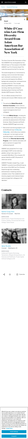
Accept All (14, 436)
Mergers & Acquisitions (15, 255)
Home (3, 7)
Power (8, 222)
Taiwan (12, 222)
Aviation (9, 220)
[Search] (25, 2)
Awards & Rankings (12, 7)
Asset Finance (5, 218)
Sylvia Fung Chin (8, 212)
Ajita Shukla (6, 246)
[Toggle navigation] (3, 2)
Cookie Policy (9, 428)
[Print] (10, 274)
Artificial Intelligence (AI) (8, 258)
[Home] (10, 2)
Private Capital (20, 257)
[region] (14, 423)
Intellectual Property (7, 253)
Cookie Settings (14, 431)
